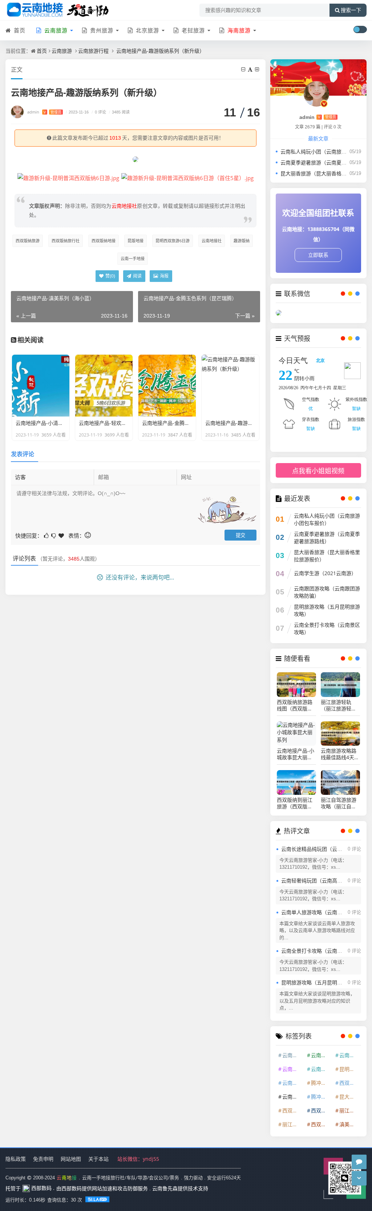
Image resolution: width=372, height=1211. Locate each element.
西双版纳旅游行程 (321, 1124)
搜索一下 (351, 10)
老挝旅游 (192, 30)
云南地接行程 (292, 1082)
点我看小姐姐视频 (318, 471)
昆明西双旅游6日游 (172, 240)
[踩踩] (54, 535)
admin (44, 112)
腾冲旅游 (321, 1082)
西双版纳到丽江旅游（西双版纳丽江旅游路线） (294, 803)
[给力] (47, 535)
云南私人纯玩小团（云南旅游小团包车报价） (327, 519)
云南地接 (321, 1055)
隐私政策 (15, 1158)
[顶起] (61, 535)
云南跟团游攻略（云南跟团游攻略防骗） (327, 592)
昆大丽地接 (349, 1096)
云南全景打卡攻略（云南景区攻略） (327, 628)
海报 (164, 276)
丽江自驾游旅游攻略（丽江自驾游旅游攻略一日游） (338, 803)
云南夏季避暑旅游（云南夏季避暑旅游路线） (327, 537)
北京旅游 (146, 30)
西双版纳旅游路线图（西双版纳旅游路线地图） (294, 705)
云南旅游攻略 (321, 1068)
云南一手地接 (133, 258)
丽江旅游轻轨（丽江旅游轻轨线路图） (338, 705)
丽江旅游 (349, 1110)
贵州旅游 (100, 30)
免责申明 (43, 1158)
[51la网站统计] (97, 1199)
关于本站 (98, 1158)
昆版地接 (135, 240)
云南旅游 (62, 50)
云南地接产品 (292, 1096)
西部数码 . (42, 1187)
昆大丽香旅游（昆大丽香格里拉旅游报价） (327, 556)
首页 (18, 30)
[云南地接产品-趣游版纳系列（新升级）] (68, 177)
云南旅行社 (292, 1068)
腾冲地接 (321, 1096)
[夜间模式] (360, 29)
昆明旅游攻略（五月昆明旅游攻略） (327, 610)
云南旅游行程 (93, 50)
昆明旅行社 (349, 1068)
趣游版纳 (242, 240)
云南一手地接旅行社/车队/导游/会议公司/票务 (130, 1177)
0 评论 (99, 112)
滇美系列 (349, 1124)
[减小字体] (243, 69)
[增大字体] (257, 69)
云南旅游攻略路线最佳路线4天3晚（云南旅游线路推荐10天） (339, 754)
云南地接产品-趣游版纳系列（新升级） (160, 50)
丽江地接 (292, 1124)
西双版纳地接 (104, 240)
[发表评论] (359, 1162)
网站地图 (71, 1158)
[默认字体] (251, 69)
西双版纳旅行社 (66, 240)
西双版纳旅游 (28, 240)
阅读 (137, 276)
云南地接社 (212, 240)
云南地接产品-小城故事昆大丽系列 (295, 754)
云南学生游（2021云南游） (325, 573)
